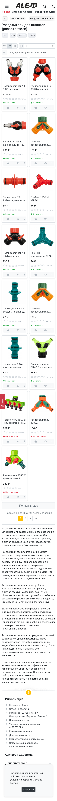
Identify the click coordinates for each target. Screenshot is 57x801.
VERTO (22, 35)
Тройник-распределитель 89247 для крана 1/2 (42, 143)
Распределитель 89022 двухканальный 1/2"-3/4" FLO (40, 421)
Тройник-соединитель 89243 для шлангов (41, 254)
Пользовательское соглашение (26, 739)
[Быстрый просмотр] (17, 107)
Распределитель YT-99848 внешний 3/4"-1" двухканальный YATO (42, 88)
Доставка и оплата (19, 735)
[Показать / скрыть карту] (28, 692)
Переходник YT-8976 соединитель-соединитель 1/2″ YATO (14, 199)
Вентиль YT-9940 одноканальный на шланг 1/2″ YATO (13, 143)
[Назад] (5, 18)
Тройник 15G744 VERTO (40, 199)
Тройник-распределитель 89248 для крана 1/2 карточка (42, 310)
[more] (24, 107)
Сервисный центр (19, 720)
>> (35, 518)
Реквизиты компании (20, 731)
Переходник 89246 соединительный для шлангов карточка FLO (14, 310)
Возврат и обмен (18, 705)
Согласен (28, 789)
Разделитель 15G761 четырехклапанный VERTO (14, 421)
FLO (13, 35)
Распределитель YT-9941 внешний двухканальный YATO (14, 88)
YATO (32, 35)
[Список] (4, 46)
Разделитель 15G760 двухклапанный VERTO (14, 477)
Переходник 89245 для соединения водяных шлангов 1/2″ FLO (13, 366)
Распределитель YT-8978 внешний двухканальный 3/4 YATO (14, 254)
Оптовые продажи (19, 709)
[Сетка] (9, 46)
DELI (5, 35)
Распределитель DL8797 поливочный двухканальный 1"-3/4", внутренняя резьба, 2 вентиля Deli (42, 366)
